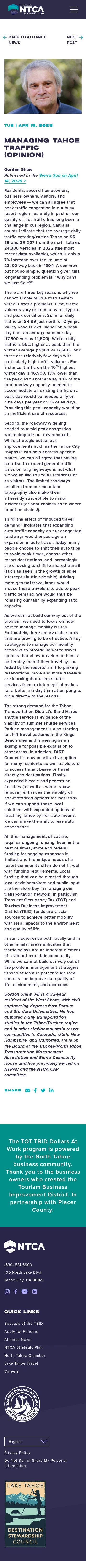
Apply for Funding (21, 1331)
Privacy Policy (17, 1452)
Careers (11, 1371)
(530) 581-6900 (18, 1264)
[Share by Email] (27, 1090)
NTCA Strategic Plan (23, 1347)
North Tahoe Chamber (24, 1355)
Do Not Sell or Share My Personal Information (35, 1463)
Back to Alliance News (27, 39)
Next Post (72, 39)
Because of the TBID (23, 1323)
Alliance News (17, 1339)
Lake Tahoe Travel (21, 1363)
